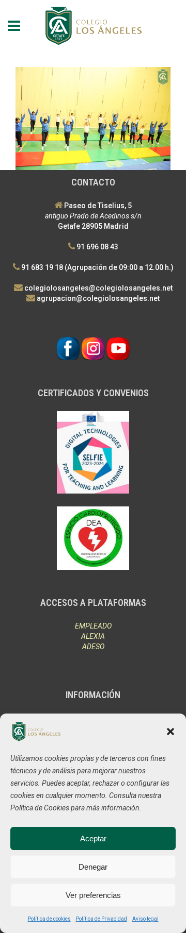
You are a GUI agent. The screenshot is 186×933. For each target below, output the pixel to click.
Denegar (93, 866)
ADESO (93, 646)
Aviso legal (145, 919)
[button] (170, 731)
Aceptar (93, 838)
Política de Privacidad (101, 919)
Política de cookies (49, 919)
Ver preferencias (93, 895)
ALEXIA (93, 636)
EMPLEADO (93, 626)
